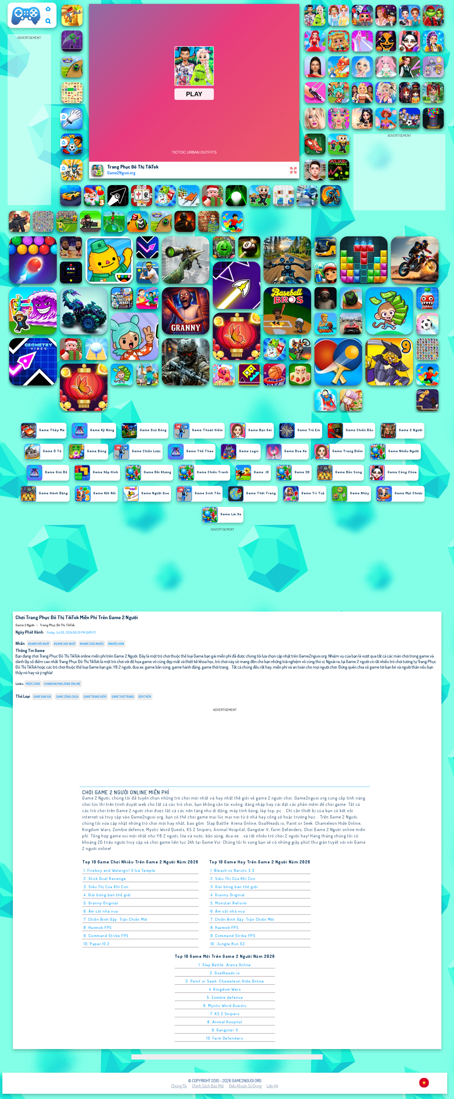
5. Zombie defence (225, 997)
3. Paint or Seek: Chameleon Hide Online (224, 981)
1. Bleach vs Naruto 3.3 (232, 870)
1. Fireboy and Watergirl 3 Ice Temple (120, 870)
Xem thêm (144, 697)
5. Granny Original (101, 902)
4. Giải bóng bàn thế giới (107, 894)
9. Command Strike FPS (106, 935)
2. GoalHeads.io (225, 972)
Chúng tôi (179, 1085)
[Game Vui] (48, 9)
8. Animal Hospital (224, 1021)
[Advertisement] (29, 120)
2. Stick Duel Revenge (105, 878)
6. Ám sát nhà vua (101, 911)
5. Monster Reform (228, 902)
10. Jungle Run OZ (227, 943)
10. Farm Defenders (224, 1038)
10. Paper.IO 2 (97, 943)
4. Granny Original (227, 894)
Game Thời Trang (123, 697)
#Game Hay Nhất (64, 644)
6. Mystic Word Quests (225, 1005)
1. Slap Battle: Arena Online (225, 964)
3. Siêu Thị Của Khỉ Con (106, 886)
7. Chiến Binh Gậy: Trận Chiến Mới (116, 919)
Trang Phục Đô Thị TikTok (57, 625)
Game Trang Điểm (95, 697)
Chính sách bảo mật (208, 1085)
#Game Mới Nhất (38, 644)
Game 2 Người (21, 6)
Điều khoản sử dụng (245, 1085)
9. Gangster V (225, 1029)
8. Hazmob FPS (98, 927)
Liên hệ (272, 1085)
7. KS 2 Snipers (225, 1013)
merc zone (33, 684)
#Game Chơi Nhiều (92, 644)
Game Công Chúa (67, 697)
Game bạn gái (42, 697)
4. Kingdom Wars (225, 989)
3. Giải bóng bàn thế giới (234, 886)
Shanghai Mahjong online (62, 684)
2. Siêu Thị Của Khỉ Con (233, 878)
